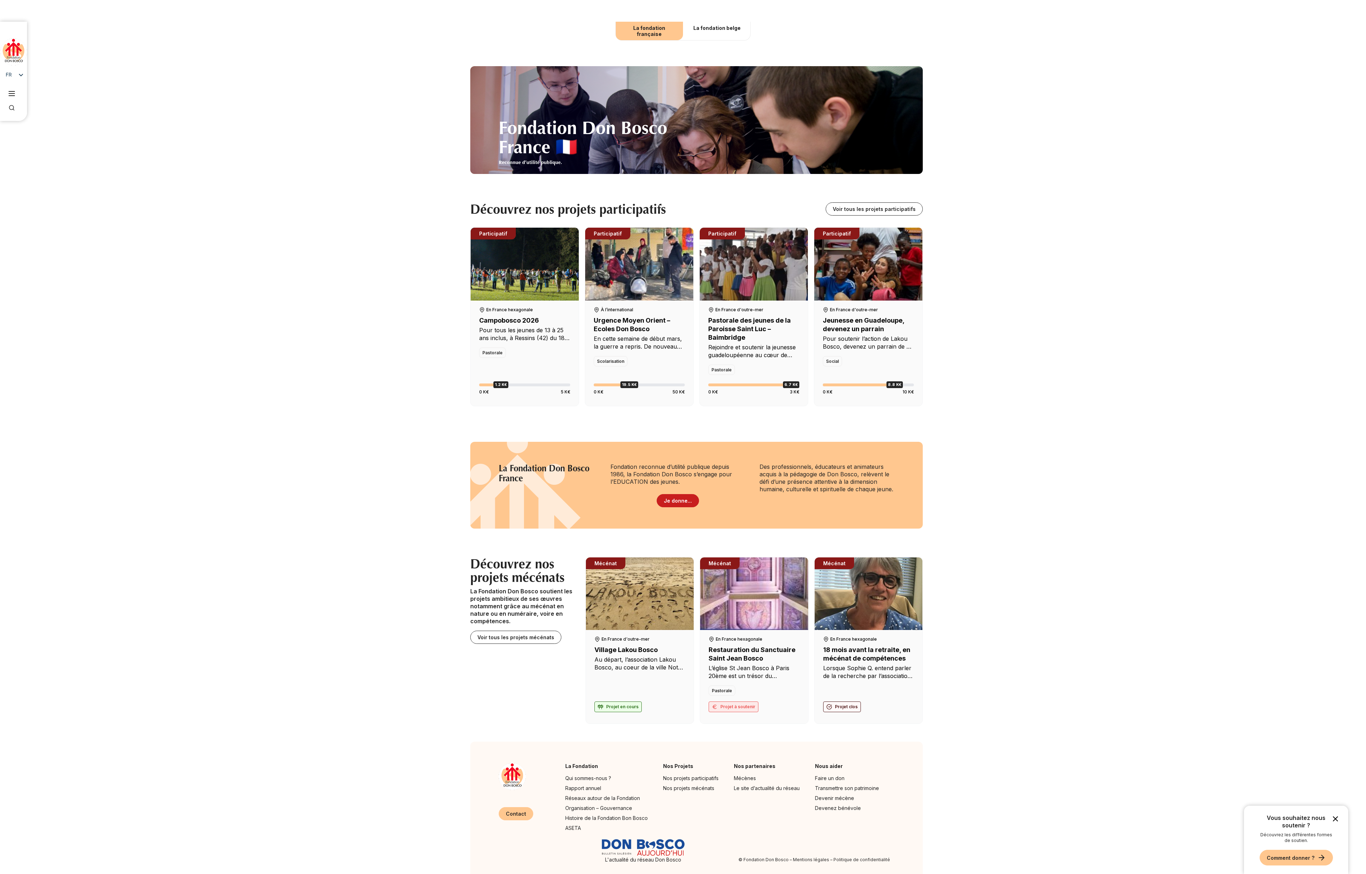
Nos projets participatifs (691, 778)
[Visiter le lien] (13, 51)
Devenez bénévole (838, 808)
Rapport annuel (583, 788)
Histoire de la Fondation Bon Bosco (606, 818)
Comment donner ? (1290, 858)
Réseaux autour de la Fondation (602, 798)
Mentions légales (811, 859)
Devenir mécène (834, 798)
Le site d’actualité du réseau (767, 788)
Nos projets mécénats (688, 788)
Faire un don (830, 778)
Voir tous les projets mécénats (515, 637)
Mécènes (745, 778)
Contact (516, 814)
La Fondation (581, 766)
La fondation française (649, 31)
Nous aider (829, 766)
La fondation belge (717, 28)
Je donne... (678, 501)
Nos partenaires (754, 766)
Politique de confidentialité (861, 859)
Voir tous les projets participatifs (874, 209)
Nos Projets (678, 766)
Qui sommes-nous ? (588, 778)
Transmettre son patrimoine (847, 788)
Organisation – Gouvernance (598, 808)
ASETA (573, 828)
